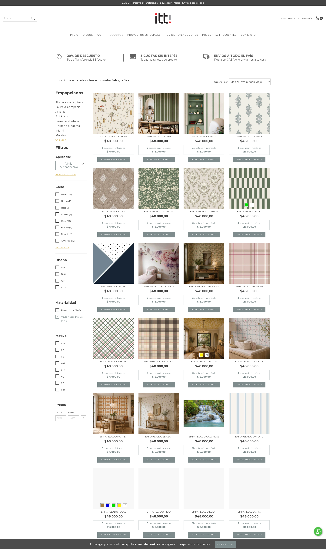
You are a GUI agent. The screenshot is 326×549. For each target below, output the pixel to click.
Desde (58, 412)
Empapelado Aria (249, 511)
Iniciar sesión (305, 18)
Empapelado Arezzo (113, 361)
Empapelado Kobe (113, 286)
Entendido (226, 544)
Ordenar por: (221, 81)
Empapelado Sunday (113, 136)
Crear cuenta (287, 18)
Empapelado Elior (204, 511)
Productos (114, 34)
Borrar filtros (65, 174)
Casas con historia (67, 121)
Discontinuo (92, 34)
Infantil (60, 130)
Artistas (60, 111)
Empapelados (76, 80)
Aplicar (83, 418)
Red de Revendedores (181, 34)
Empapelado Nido (159, 511)
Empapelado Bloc (249, 211)
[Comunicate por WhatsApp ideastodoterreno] (318, 531)
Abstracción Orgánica (69, 102)
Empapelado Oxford (249, 436)
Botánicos (62, 116)
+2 (125, 505)
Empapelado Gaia (113, 211)
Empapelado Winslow (204, 286)
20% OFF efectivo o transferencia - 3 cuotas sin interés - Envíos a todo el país (163, 2)
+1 (252, 205)
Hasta (71, 412)
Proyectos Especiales (144, 34)
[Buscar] (33, 18)
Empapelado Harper (113, 436)
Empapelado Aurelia (204, 211)
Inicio (74, 34)
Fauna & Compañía (67, 107)
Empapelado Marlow (158, 361)
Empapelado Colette (249, 361)
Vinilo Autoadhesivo (69, 165)
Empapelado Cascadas (204, 436)
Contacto (248, 34)
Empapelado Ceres (249, 136)
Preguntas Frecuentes (219, 34)
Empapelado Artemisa (159, 211)
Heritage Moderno (67, 126)
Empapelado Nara (204, 136)
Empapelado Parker (249, 286)
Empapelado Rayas (113, 511)
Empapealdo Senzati (158, 436)
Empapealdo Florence (159, 286)
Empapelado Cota (159, 136)
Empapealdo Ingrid (204, 361)
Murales (60, 135)
